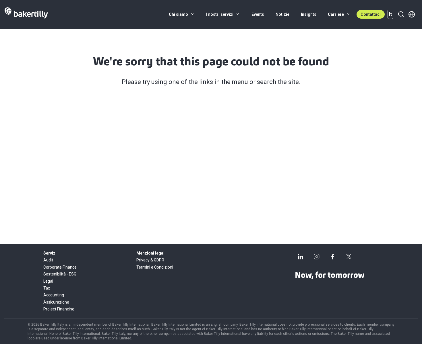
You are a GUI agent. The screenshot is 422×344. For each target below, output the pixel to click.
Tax (46, 288)
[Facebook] (332, 256)
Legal (48, 281)
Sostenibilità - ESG (59, 274)
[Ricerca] (400, 14)
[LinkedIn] (300, 256)
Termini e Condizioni (154, 267)
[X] (349, 256)
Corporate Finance (60, 267)
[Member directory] (411, 14)
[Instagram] (316, 256)
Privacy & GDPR (150, 260)
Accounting (53, 295)
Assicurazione (56, 302)
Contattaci (371, 14)
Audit (48, 260)
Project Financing (58, 309)
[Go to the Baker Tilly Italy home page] (26, 14)
